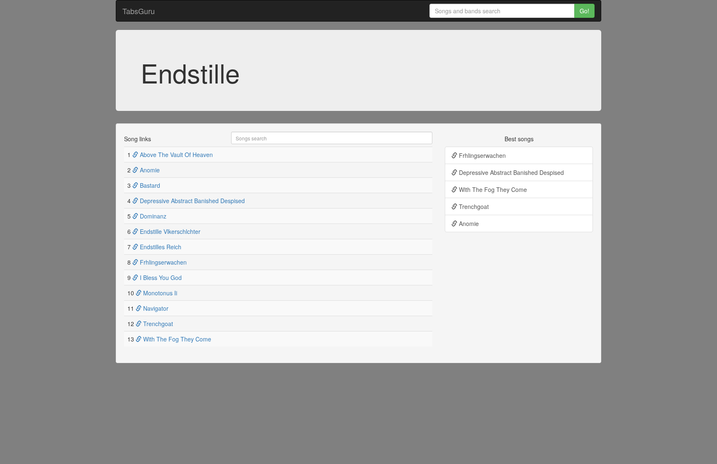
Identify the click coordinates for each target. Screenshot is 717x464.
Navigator (154, 308)
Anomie (149, 170)
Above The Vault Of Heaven (175, 154)
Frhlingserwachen (162, 262)
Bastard (149, 185)
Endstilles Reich (159, 247)
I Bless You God (160, 277)
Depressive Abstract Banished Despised (191, 200)
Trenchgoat (157, 323)
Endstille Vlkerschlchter (169, 231)
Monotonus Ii (159, 293)
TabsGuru (138, 10)
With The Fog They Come (176, 339)
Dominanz (152, 216)
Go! (584, 11)
